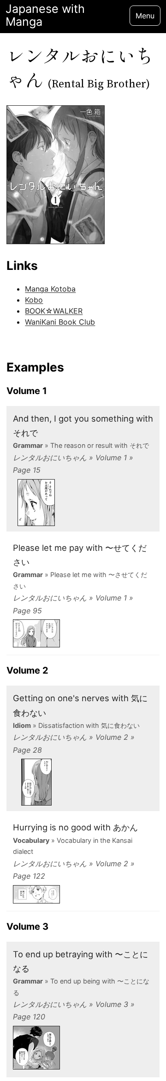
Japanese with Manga (45, 15)
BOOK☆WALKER (54, 310)
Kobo (34, 299)
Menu (145, 15)
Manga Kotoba (50, 288)
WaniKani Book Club (60, 321)
